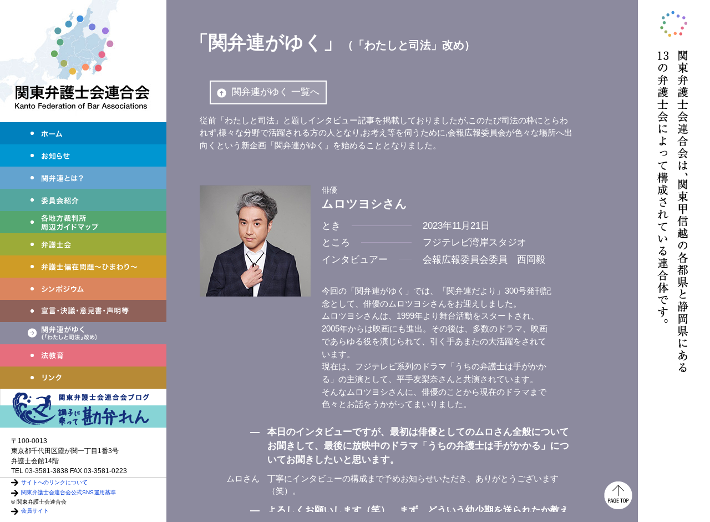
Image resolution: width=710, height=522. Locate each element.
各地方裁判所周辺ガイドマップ (83, 222)
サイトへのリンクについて (54, 482)
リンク (83, 378)
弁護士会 (83, 244)
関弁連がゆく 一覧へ (276, 92)
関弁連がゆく (83, 333)
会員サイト (35, 511)
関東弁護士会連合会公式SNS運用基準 (68, 492)
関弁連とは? (83, 178)
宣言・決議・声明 (83, 311)
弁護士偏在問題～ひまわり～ (83, 266)
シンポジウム (83, 289)
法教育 (83, 355)
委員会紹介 (83, 200)
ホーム (83, 133)
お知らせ (83, 155)
